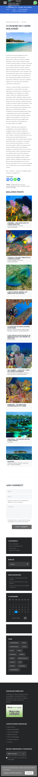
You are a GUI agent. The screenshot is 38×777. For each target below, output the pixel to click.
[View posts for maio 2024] (25, 618)
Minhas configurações (13, 773)
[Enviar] (23, 753)
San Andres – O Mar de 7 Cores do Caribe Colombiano (18, 370)
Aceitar (29, 773)
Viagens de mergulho (14, 550)
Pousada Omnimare (13, 739)
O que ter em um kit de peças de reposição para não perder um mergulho (18, 337)
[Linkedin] (18, 179)
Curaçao (9, 260)
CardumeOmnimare (11, 186)
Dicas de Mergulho (23, 9)
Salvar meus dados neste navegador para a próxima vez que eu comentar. (18, 501)
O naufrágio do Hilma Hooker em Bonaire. (18, 327)
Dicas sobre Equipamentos (16, 546)
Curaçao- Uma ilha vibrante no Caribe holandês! (19, 258)
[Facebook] (8, 179)
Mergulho (9, 330)
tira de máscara (11, 339)
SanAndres (13, 374)
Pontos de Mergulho (13, 737)
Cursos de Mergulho (13, 732)
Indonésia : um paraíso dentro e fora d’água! (18, 439)
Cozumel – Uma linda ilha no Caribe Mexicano (18, 223)
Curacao (19, 186)
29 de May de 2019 (14, 22)
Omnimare (24, 186)
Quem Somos (11, 727)
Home (8, 9)
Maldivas (10, 461)
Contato (9, 742)
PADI (28, 186)
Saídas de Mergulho (13, 729)
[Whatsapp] (15, 179)
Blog (14, 9)
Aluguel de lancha (12, 734)
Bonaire (23, 184)
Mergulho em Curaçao (17, 260)
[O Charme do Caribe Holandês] (19, 42)
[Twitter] (11, 179)
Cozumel (20, 225)
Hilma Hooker (25, 329)
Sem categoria (12, 548)
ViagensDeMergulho (11, 187)
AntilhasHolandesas (16, 184)
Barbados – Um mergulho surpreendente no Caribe (16, 405)
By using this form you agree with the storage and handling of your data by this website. (19, 520)
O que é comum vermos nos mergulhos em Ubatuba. (17, 292)
